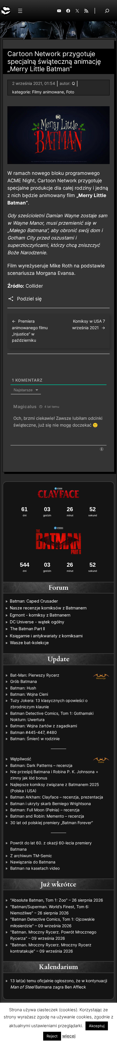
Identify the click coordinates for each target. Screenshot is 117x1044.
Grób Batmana (23, 681)
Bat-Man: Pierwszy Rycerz (34, 675)
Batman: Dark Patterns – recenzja (41, 765)
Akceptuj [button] (97, 1025)
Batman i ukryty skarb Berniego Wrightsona (50, 803)
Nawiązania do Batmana (32, 861)
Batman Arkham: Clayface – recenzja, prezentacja (56, 797)
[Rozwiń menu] (20, 10)
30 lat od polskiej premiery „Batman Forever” (51, 822)
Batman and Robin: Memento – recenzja (47, 816)
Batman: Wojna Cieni (29, 694)
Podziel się (29, 299)
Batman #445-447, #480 (33, 732)
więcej (69, 1036)
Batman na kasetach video (35, 868)
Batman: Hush (23, 687)
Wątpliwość (20, 758)
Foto (70, 91)
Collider (34, 286)
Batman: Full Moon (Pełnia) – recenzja (45, 809)
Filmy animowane (48, 91)
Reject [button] (52, 1036)
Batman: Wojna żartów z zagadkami (43, 725)
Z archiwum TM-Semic (31, 855)
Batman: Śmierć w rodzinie (35, 738)
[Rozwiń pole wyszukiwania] (107, 11)
